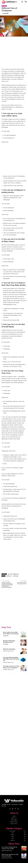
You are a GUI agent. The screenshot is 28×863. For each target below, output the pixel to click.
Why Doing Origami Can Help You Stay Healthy (10, 855)
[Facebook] (10, 809)
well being (15, 576)
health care (9, 576)
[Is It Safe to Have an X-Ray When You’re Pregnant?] (23, 668)
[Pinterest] (15, 809)
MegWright (6, 13)
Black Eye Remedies (9, 649)
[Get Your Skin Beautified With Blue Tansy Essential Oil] (23, 659)
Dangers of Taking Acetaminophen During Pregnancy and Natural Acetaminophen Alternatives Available (7, 585)
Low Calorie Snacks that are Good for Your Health (10, 847)
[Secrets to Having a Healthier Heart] (23, 643)
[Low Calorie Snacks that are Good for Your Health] (23, 848)
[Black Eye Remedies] (23, 651)
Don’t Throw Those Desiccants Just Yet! (21, 583)
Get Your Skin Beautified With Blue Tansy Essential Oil (11, 659)
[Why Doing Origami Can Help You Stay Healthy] (23, 855)
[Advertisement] (14, 53)
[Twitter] (18, 809)
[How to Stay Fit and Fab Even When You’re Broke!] (23, 634)
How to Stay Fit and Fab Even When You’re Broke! (11, 633)
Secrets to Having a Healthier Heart (9, 641)
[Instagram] (13, 809)
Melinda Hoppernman (8, 651)
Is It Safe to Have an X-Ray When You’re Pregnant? (11, 666)
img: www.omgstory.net (13, 574)
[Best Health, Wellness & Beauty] (9, 2)
